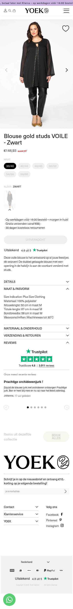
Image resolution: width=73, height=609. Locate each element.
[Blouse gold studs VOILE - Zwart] (10, 199)
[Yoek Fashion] (36, 10)
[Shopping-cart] (14, 10)
